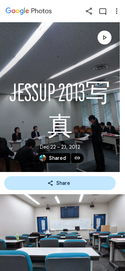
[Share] (89, 11)
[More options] (117, 11)
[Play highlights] (104, 37)
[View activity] (103, 11)
